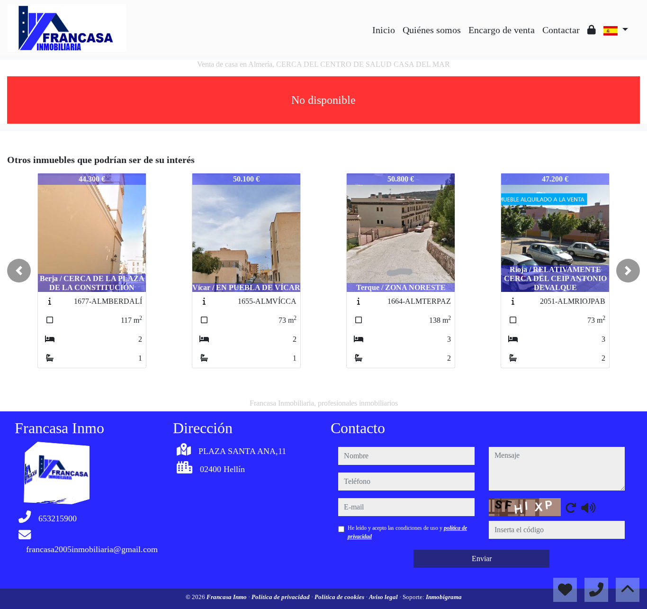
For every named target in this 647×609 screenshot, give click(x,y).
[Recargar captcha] (571, 507)
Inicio (383, 30)
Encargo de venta (501, 30)
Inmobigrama (444, 596)
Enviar (482, 558)
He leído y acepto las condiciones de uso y (407, 532)
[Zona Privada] (592, 30)
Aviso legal (384, 596)
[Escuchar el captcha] (588, 507)
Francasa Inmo (227, 596)
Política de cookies (340, 596)
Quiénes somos (432, 30)
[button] (19, 270)
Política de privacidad (281, 596)
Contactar (561, 30)
